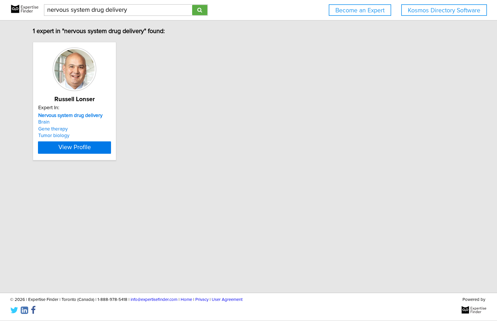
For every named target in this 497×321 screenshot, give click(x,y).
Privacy (202, 299)
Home (186, 299)
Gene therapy (53, 129)
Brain (43, 122)
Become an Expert (360, 10)
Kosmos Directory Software (444, 10)
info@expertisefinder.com (154, 299)
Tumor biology (53, 135)
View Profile (74, 147)
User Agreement (227, 299)
